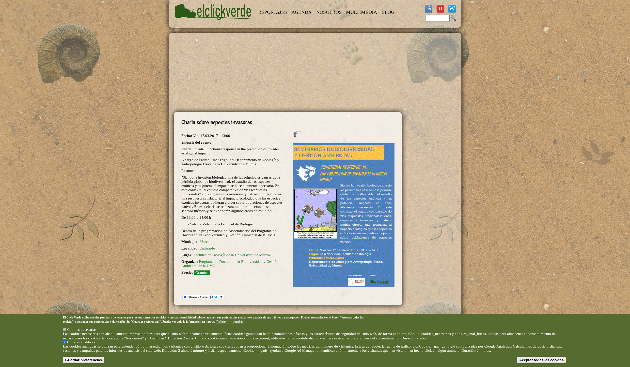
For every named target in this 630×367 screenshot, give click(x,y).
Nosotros (329, 12)
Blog (387, 12)
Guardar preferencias (83, 360)
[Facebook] (428, 9)
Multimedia (361, 12)
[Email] (452, 9)
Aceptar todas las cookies (541, 360)
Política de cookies (230, 322)
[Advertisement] (288, 72)
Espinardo (207, 248)
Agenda (301, 12)
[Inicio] (213, 23)
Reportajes (272, 12)
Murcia (205, 242)
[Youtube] (440, 9)
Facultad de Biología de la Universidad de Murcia (232, 255)
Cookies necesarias (81, 330)
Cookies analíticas (81, 342)
